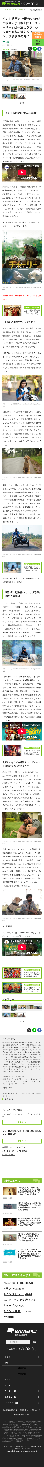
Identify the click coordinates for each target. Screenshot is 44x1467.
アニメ (7, 1385)
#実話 (24, 1299)
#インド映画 (22, 1151)
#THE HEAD (24, 1283)
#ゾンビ (32, 1300)
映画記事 (22, 1368)
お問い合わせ (35, 1410)
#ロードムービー (8, 1151)
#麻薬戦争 (9, 1283)
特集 (7, 1363)
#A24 (28, 1294)
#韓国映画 (18, 1288)
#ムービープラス (8, 1155)
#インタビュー (14, 1294)
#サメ (8, 1288)
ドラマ (7, 1379)
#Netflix (9, 1316)
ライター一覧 (10, 1391)
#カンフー (26, 1311)
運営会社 (23, 1410)
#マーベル (11, 1305)
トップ (7, 1357)
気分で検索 (37, 42)
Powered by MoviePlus (21, 1414)
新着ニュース (10, 1397)
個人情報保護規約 (9, 1410)
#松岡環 (14, 49)
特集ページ (22, 1122)
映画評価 (22, 1374)
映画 (7, 42)
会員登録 (38, 35)
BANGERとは (11, 1403)
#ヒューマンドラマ (18, 1147)
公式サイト (9, 1099)
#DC (21, 1305)
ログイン (37, 28)
